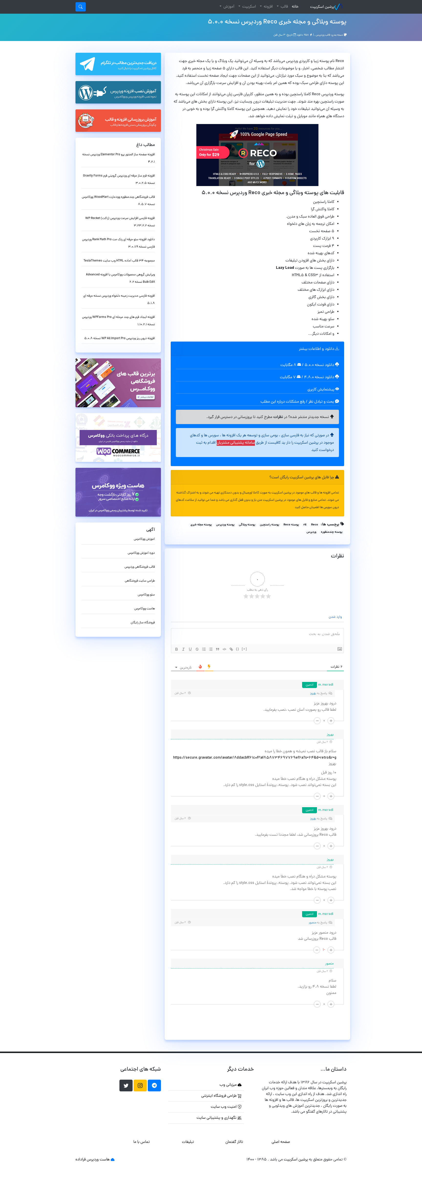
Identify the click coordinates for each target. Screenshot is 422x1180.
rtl (304, 525)
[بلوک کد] (224, 649)
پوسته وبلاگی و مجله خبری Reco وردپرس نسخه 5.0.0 (277, 22)
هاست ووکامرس (144, 608)
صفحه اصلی (281, 1142)
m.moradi (326, 685)
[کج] (183, 649)
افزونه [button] (268, 7)
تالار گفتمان (234, 1142)
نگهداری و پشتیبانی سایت (217, 1118)
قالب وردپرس (323, 35)
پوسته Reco (291, 525)
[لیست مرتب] (203, 649)
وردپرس (311, 532)
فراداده (80, 1160)
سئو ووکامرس (146, 595)
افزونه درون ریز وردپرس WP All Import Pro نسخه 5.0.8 (119, 338)
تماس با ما (141, 1142)
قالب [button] (284, 7)
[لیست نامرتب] (210, 649)
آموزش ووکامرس (144, 539)
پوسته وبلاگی (247, 525)
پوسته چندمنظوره (331, 532)
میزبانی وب (229, 1085)
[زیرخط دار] (190, 649)
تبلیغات (188, 1142)
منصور (312, 922)
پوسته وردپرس (225, 525)
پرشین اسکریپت (322, 7)
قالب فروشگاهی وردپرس (140, 567)
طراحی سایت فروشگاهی (140, 581)
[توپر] (176, 649)
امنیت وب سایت (224, 1107)
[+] (244, 649)
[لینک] (231, 649)
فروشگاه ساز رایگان (143, 622)
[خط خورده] (197, 649)
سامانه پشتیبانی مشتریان (236, 443)
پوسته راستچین (269, 525)
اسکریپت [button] (248, 7)
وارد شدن (336, 617)
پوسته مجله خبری (201, 525)
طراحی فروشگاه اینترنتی (219, 1096)
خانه (294, 7)
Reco (314, 525)
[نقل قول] (217, 649)
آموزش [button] (228, 7)
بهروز (313, 693)
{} (237, 649)
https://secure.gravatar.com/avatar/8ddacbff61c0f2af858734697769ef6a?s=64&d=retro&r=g (254, 758)
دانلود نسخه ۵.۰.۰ (319, 365)
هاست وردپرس (98, 1160)
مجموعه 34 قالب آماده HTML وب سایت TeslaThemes (119, 261)
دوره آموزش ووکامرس (141, 553)
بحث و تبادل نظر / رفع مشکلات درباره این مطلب (298, 402)
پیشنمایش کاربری (321, 390)
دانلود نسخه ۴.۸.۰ (319, 377)
